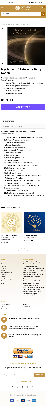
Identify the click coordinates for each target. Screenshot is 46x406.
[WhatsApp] (33, 387)
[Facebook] (12, 387)
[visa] (12, 401)
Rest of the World (36, 2)
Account (10, 2)
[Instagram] (22, 387)
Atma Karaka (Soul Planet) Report (31, 237)
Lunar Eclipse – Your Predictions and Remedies (24, 318)
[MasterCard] (23, 401)
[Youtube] (27, 387)
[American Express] (34, 401)
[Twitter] (17, 387)
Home (3, 24)
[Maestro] (29, 401)
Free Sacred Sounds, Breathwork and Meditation (9, 238)
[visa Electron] (17, 401)
